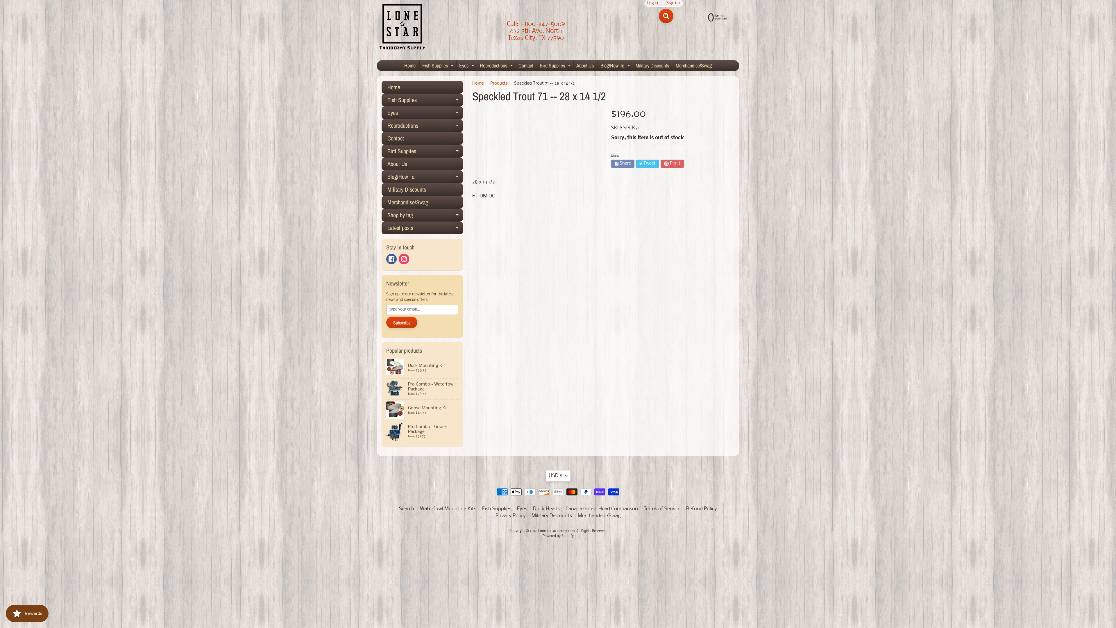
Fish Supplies (438, 66)
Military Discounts (652, 65)
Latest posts (425, 229)
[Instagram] (404, 259)
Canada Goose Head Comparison (602, 509)
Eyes (467, 66)
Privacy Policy (511, 516)
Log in (652, 3)
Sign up (673, 3)
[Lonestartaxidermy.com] (402, 28)
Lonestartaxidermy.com (556, 531)
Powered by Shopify (558, 536)
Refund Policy (701, 509)
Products (499, 83)
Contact (525, 65)
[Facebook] (391, 259)
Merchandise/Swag (694, 65)
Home (410, 65)
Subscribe (401, 323)
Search (406, 509)
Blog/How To (616, 66)
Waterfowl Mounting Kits (448, 509)
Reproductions (497, 66)
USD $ (555, 476)
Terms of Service (662, 509)
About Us (585, 65)
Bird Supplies (556, 66)
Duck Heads (546, 509)
